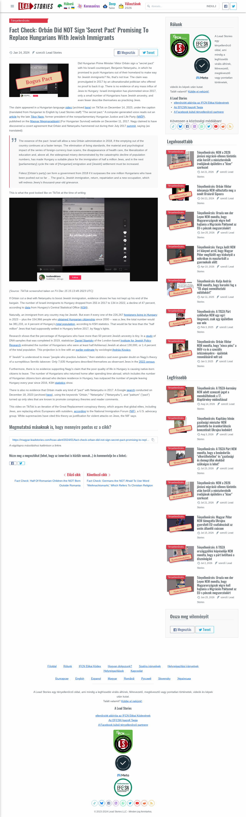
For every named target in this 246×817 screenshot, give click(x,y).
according (80, 411)
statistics (60, 382)
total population (65, 323)
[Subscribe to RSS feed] (230, 126)
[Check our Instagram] (194, 126)
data (27, 307)
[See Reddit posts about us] (223, 126)
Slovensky (164, 678)
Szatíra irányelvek (150, 666)
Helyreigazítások (114, 670)
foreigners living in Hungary (140, 314)
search (131, 390)
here (87, 107)
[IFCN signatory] (123, 742)
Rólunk (67, 666)
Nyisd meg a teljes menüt (12, 6)
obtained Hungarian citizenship (76, 319)
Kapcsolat (137, 670)
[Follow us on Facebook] (187, 126)
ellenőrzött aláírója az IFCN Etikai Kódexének (201, 102)
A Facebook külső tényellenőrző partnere (199, 111)
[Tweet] (233, 6)
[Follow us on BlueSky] (180, 126)
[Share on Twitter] (21, 463)
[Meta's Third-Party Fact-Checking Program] (123, 766)
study (149, 335)
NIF (132, 411)
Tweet (150, 52)
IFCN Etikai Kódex (90, 666)
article (13, 116)
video (68, 107)
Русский (146, 678)
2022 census (147, 361)
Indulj (211, 6)
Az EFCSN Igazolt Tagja (188, 107)
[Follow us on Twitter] (209, 126)
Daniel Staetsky (84, 340)
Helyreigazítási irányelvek (183, 666)
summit (131, 125)
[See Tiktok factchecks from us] (173, 126)
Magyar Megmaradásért (45, 121)
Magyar (112, 678)
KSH (84, 307)
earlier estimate (85, 349)
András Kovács (121, 349)
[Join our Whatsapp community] (202, 126)
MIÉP (140, 116)
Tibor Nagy (37, 116)
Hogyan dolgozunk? (120, 666)
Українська (184, 678)
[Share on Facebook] (13, 463)
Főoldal (52, 666)
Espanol (96, 678)
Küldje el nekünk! (198, 91)
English (79, 678)
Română (129, 678)
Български (61, 678)
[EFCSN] (123, 787)
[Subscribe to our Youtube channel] (216, 126)
